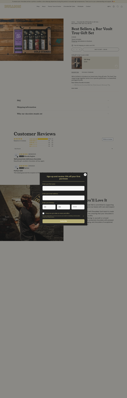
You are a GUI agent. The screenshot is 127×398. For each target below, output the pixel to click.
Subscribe (63, 221)
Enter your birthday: (48, 202)
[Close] (85, 175)
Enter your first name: (49, 184)
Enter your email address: (50, 193)
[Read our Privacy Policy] (83, 216)
